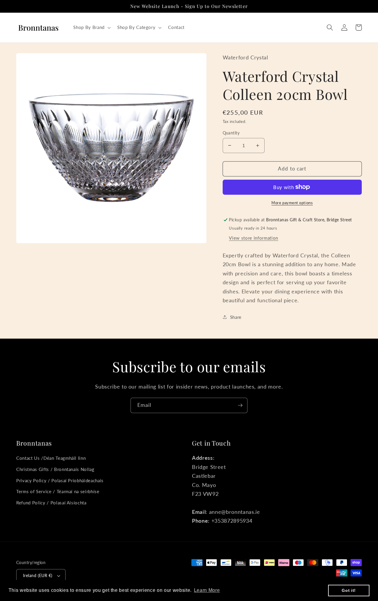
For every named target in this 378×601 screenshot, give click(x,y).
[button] (91, 27)
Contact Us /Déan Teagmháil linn (51, 458)
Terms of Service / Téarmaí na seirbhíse (58, 491)
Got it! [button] (349, 590)
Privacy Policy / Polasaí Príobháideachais (60, 480)
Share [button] (236, 316)
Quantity (231, 132)
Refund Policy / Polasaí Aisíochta (51, 502)
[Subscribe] (240, 405)
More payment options (292, 202)
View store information (253, 237)
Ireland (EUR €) (38, 575)
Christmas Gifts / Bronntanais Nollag (55, 469)
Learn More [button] (207, 590)
